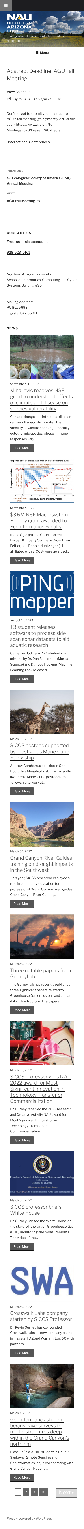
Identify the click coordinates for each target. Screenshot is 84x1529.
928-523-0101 (18, 253)
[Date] (9, 98)
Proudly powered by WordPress (29, 1518)
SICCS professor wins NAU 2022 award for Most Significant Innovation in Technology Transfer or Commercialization (40, 1089)
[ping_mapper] (42, 615)
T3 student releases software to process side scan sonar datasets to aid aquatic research (39, 636)
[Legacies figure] (42, 502)
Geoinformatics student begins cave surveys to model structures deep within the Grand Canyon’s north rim (39, 1432)
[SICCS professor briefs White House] (42, 1195)
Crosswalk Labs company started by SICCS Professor (41, 1316)
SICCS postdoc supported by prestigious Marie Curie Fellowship (39, 751)
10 (43, 1492)
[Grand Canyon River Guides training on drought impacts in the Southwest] (42, 846)
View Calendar (18, 92)
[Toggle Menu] (6, 5)
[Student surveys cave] (42, 1407)
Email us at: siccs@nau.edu (28, 242)
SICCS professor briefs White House (36, 1210)
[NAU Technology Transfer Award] (42, 1064)
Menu (44, 53)
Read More (21, 448)
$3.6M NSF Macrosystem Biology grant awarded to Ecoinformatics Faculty (39, 521)
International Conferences (29, 142)
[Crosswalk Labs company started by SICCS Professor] (42, 1301)
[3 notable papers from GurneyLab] (42, 958)
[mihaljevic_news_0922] (42, 378)
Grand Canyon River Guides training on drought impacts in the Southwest (41, 864)
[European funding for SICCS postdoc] (42, 733)
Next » (66, 1492)
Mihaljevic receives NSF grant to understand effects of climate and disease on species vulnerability (41, 399)
